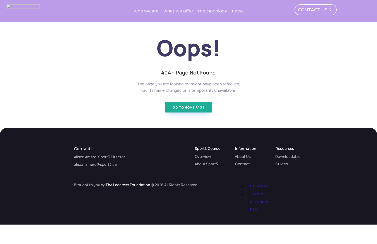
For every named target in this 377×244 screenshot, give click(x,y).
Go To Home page (188, 107)
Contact (242, 163)
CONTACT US (312, 9)
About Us (243, 156)
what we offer (178, 11)
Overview (203, 156)
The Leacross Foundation (127, 184)
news (237, 11)
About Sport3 (206, 163)
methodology (212, 11)
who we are (146, 11)
